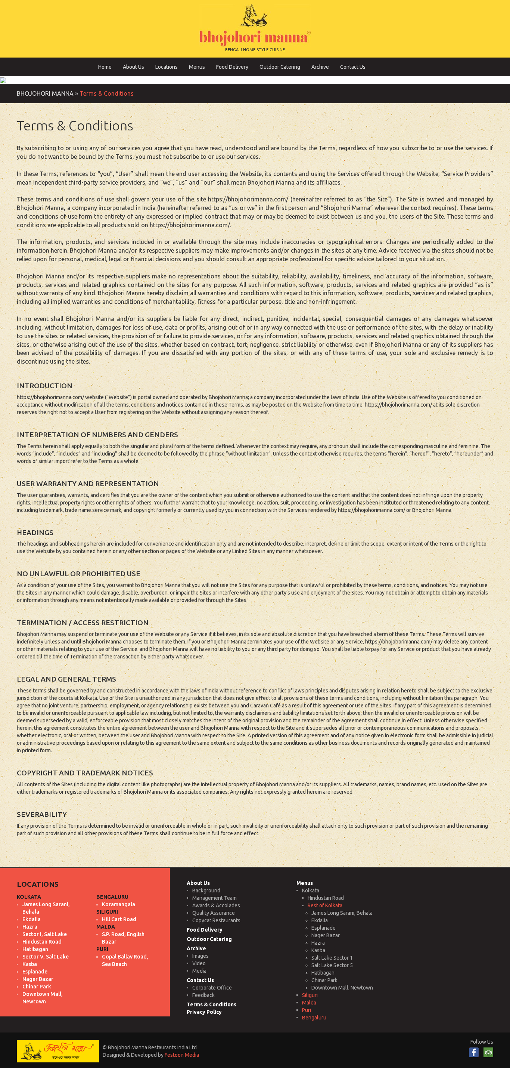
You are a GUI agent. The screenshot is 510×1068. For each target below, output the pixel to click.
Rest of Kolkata (325, 905)
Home (105, 67)
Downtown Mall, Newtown (342, 988)
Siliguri (310, 995)
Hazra (318, 943)
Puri (306, 1010)
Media (199, 971)
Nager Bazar (325, 935)
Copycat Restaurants (216, 920)
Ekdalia (319, 920)
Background (206, 890)
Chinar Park (324, 980)
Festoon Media (182, 1055)
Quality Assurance (213, 913)
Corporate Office (212, 988)
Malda (309, 1003)
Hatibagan (323, 973)
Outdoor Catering (279, 67)
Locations (166, 67)
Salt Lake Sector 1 (332, 958)
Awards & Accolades (216, 905)
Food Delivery (232, 67)
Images (200, 956)
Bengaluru (314, 1018)
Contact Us (353, 67)
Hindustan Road (326, 898)
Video (199, 963)
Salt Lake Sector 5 (332, 965)
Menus (197, 67)
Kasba (318, 950)
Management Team (214, 898)
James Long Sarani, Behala (342, 913)
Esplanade (323, 928)
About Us (133, 67)
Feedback (203, 995)
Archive (320, 67)
